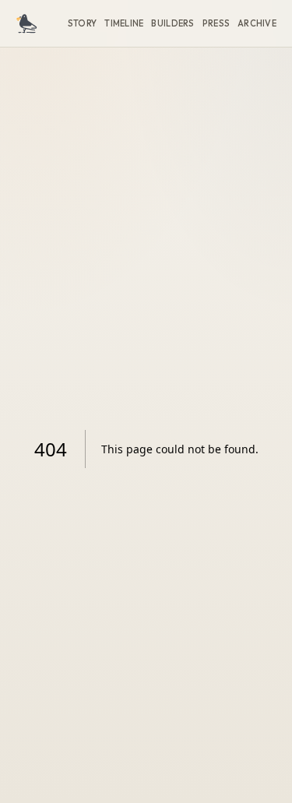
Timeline (123, 23)
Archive (256, 23)
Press (216, 23)
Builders (172, 23)
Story (82, 23)
